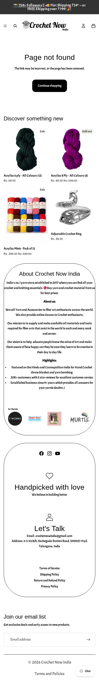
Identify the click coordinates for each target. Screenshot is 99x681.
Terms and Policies (49, 673)
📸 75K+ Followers (27, 5)
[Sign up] (88, 640)
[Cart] (93, 26)
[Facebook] (41, 453)
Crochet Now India (56, 662)
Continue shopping (49, 86)
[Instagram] (49, 453)
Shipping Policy (49, 574)
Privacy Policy (49, 586)
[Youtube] (57, 453)
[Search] (15, 26)
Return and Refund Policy (49, 580)
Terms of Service (49, 568)
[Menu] (5, 26)
